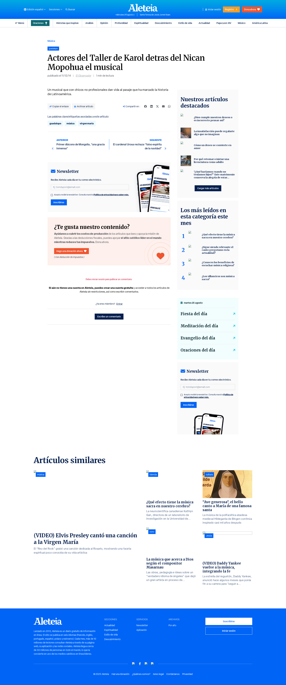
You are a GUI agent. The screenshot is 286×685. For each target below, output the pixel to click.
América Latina (260, 23)
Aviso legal (158, 674)
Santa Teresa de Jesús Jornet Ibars (155, 14)
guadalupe (55, 123)
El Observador (83, 75)
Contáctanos (173, 674)
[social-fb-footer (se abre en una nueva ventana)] (139, 663)
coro (152, 531)
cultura (209, 474)
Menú (21, 23)
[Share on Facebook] (145, 106)
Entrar (119, 303)
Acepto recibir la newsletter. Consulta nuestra (91, 194)
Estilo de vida (185, 23)
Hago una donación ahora (69, 251)
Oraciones (38, 23)
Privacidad (187, 674)
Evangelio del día (198, 338)
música (70, 123)
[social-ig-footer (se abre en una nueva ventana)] (152, 663)
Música (51, 40)
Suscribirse (229, 621)
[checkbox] (52, 195)
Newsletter (142, 625)
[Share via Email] (163, 106)
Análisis (89, 23)
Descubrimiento (163, 23)
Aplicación (141, 629)
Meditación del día (199, 325)
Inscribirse (58, 202)
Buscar (71, 9)
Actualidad (204, 23)
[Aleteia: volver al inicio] (143, 8)
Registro (229, 9)
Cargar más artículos (208, 188)
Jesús (209, 535)
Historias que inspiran (67, 23)
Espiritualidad (141, 23)
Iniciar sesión (214, 9)
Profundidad (121, 23)
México (241, 23)
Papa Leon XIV (223, 23)
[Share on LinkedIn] (151, 106)
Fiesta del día (194, 313)
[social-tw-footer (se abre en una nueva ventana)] (146, 663)
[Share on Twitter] (157, 106)
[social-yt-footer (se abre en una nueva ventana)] (133, 663)
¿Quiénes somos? (141, 674)
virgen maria (87, 123)
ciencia (153, 474)
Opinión (104, 23)
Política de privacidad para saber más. (111, 194)
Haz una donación (120, 674)
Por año (172, 625)
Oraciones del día (198, 350)
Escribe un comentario (109, 316)
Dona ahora (250, 9)
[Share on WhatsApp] (169, 106)
